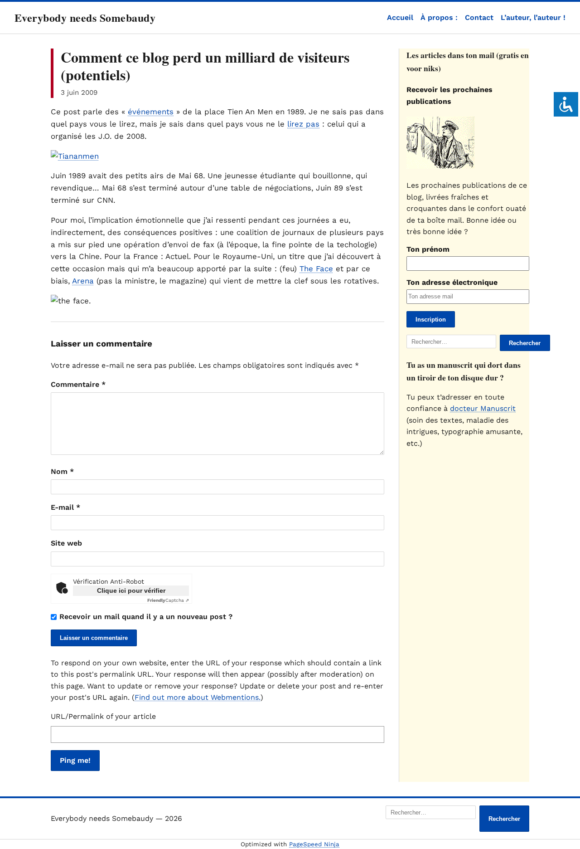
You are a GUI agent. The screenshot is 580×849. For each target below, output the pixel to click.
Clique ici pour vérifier (131, 590)
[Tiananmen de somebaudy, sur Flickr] (75, 156)
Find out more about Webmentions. (198, 697)
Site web (66, 543)
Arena (83, 280)
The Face (316, 268)
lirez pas (303, 123)
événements (151, 111)
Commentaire (78, 384)
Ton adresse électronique (452, 282)
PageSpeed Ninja (314, 844)
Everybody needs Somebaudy (84, 17)
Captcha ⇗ (168, 600)
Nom (62, 471)
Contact (479, 17)
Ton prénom (428, 249)
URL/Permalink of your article (103, 716)
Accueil (400, 17)
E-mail (65, 507)
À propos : (439, 17)
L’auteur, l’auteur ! (533, 17)
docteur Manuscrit (483, 408)
